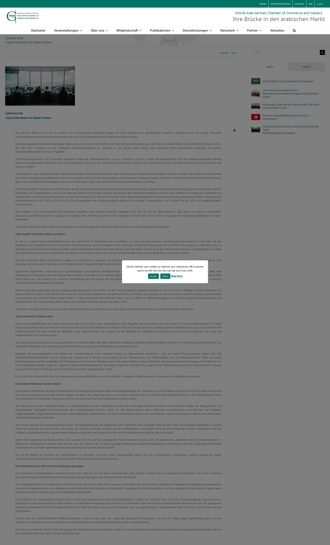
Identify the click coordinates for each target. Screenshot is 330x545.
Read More (177, 276)
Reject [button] (165, 276)
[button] (294, 30)
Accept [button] (153, 276)
